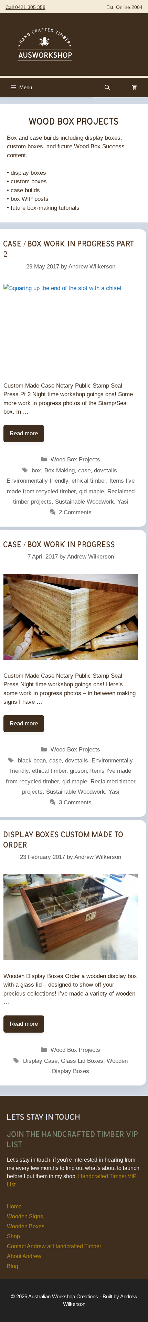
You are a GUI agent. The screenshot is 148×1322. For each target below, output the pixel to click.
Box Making (59, 470)
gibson (78, 771)
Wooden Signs (25, 1216)
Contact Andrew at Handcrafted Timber (54, 1246)
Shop (13, 1236)
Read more (24, 433)
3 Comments (75, 802)
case (84, 470)
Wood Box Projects (75, 459)
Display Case (40, 1061)
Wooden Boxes (25, 1226)
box (36, 470)
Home (14, 1206)
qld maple (91, 491)
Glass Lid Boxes (82, 1061)
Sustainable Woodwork (84, 501)
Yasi (122, 501)
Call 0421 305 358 (25, 7)
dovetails (105, 470)
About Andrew (24, 1256)
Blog (12, 1266)
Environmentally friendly (37, 481)
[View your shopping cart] (134, 87)
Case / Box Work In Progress (59, 544)
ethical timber (89, 481)
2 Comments (75, 512)
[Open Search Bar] (107, 87)
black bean (32, 760)
